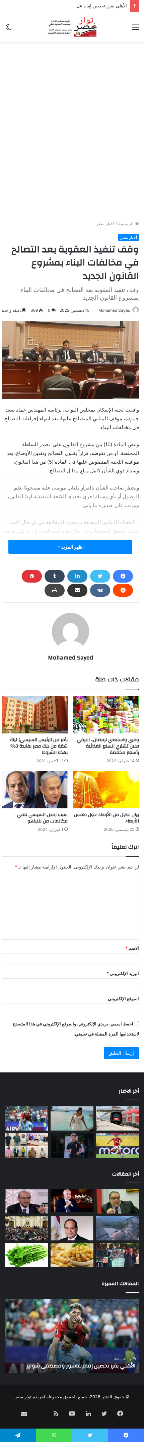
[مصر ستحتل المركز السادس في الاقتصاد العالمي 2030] (72, 1200)
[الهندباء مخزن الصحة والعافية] (26, 1255)
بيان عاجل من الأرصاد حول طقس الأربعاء (106, 817)
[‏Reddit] (123, 590)
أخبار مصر (105, 223)
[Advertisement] (72, 144)
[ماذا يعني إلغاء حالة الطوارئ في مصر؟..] (26, 1228)
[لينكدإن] (77, 576)
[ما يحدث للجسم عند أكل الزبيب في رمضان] (72, 1255)
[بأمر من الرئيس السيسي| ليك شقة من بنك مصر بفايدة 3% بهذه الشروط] (35, 714)
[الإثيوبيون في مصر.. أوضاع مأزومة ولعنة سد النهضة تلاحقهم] (117, 1255)
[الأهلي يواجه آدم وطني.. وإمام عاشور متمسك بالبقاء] (72, 1145)
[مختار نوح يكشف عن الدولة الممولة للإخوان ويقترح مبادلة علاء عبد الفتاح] (117, 1201)
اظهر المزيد (72, 547)
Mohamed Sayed (114, 310)
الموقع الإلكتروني (123, 998)
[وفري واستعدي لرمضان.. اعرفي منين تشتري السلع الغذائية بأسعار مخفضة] (106, 714)
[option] (72, 1336)
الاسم (132, 948)
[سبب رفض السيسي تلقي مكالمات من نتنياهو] (35, 789)
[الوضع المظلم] (8, 29)
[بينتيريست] (32, 576)
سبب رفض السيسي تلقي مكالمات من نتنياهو (42, 817)
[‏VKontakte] (100, 590)
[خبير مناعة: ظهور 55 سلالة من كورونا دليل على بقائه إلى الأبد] (26, 1201)
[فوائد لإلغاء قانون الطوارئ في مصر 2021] (72, 1228)
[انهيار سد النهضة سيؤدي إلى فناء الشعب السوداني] (117, 1228)
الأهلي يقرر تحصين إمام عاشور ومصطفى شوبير (83, 5)
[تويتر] (100, 576)
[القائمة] (135, 29)
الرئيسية (126, 223)
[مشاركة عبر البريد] (77, 590)
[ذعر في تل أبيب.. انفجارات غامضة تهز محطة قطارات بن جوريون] (117, 1118)
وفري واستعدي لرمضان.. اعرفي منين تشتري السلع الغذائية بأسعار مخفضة (108, 746)
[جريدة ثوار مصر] (72, 27)
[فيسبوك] (123, 576)
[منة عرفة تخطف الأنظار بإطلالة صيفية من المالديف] (72, 1118)
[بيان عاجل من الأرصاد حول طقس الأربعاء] (106, 789)
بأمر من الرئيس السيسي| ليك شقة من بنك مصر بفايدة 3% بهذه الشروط (39, 746)
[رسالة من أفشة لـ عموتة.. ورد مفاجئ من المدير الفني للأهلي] (117, 1145)
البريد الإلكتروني (122, 973)
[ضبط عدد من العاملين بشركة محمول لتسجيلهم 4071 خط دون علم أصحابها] (26, 1145)
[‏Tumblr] (55, 576)
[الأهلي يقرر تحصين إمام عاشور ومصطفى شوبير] (26, 1118)
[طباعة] (55, 590)
